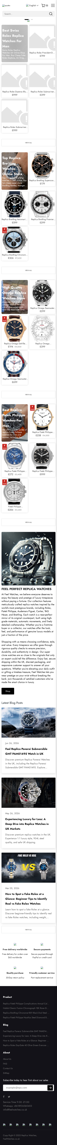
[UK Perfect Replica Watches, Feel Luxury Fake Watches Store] (6, 5)
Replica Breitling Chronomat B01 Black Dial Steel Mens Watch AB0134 (26, 1013)
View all (28, 143)
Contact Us (8, 1068)
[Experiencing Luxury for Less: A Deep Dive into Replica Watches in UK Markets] (28, 793)
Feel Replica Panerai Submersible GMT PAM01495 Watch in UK (26, 1032)
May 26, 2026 (12, 813)
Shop (7, 691)
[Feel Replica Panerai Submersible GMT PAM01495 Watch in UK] (28, 723)
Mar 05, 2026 (12, 888)
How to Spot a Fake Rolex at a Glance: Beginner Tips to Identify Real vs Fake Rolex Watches (26, 899)
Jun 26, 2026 (12, 743)
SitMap (6, 1073)
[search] (51, 14)
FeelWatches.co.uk (11, 1138)
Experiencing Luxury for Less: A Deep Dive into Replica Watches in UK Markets (27, 824)
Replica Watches (28, 1135)
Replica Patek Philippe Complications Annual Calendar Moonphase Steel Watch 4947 (26, 1004)
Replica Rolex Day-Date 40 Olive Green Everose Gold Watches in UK (25, 1046)
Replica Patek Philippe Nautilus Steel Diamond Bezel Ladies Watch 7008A (26, 1018)
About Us (7, 1058)
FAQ (5, 1063)
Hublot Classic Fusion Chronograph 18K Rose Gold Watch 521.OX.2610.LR (25, 1009)
